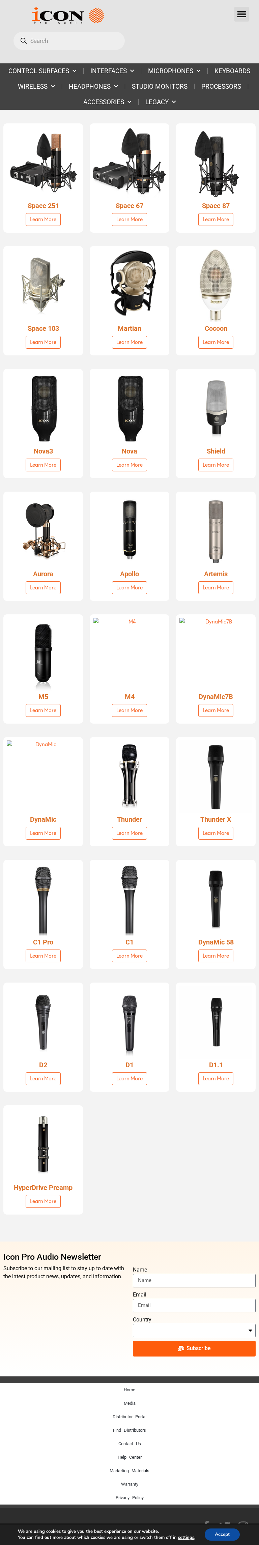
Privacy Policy (130, 1497)
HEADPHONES (90, 86)
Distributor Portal (129, 1416)
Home (129, 1389)
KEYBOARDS (232, 71)
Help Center (130, 1457)
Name (140, 1269)
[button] (241, 14)
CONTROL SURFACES (38, 71)
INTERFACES (108, 71)
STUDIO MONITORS (160, 86)
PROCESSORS (221, 86)
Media (130, 1403)
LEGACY (157, 102)
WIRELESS (33, 86)
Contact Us (129, 1443)
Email (139, 1294)
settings (186, 1538)
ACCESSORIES (103, 102)
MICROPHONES (170, 71)
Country (142, 1319)
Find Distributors (129, 1430)
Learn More (43, 219)
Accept (222, 1534)
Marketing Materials (129, 1470)
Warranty (129, 1484)
